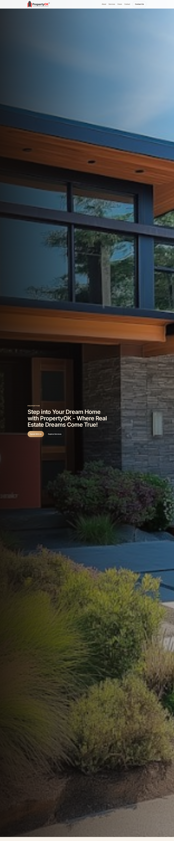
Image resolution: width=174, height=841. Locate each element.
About (104, 4)
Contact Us (139, 4)
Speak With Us (35, 434)
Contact (127, 4)
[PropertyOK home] (39, 4)
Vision (119, 4)
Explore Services (54, 434)
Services (112, 4)
